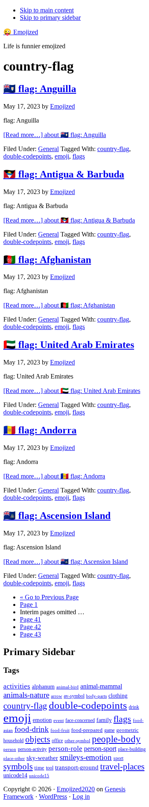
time (39, 767)
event (58, 720)
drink (134, 707)
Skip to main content (47, 10)
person (9, 749)
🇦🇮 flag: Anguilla (39, 88)
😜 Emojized (20, 31)
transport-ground (77, 767)
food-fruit (60, 730)
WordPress (53, 796)
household (13, 740)
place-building (132, 749)
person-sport (100, 748)
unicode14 (15, 775)
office (57, 740)
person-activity (32, 749)
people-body (116, 739)
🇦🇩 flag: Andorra (40, 430)
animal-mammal (101, 686)
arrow (56, 695)
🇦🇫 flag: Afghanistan (47, 259)
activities (16, 686)
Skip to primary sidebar (50, 17)
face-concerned (80, 720)
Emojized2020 (76, 789)
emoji (62, 156)
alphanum (43, 687)
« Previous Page (49, 597)
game (109, 730)
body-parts (96, 695)
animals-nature (26, 695)
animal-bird (67, 686)
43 (30, 634)
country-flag (113, 148)
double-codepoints (27, 156)
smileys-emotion (86, 757)
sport (118, 758)
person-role (65, 749)
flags (78, 156)
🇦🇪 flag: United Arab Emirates (68, 344)
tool (49, 768)
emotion (42, 720)
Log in (81, 796)
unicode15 (39, 775)
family (104, 720)
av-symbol (74, 696)
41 (30, 619)
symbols (18, 766)
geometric (127, 730)
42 (30, 626)
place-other (14, 758)
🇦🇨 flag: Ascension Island (57, 515)
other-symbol (77, 740)
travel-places (122, 766)
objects (37, 739)
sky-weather (42, 758)
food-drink (31, 729)
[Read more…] (54, 134)
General (48, 148)
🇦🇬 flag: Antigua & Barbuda (63, 174)
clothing (117, 695)
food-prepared (87, 730)
